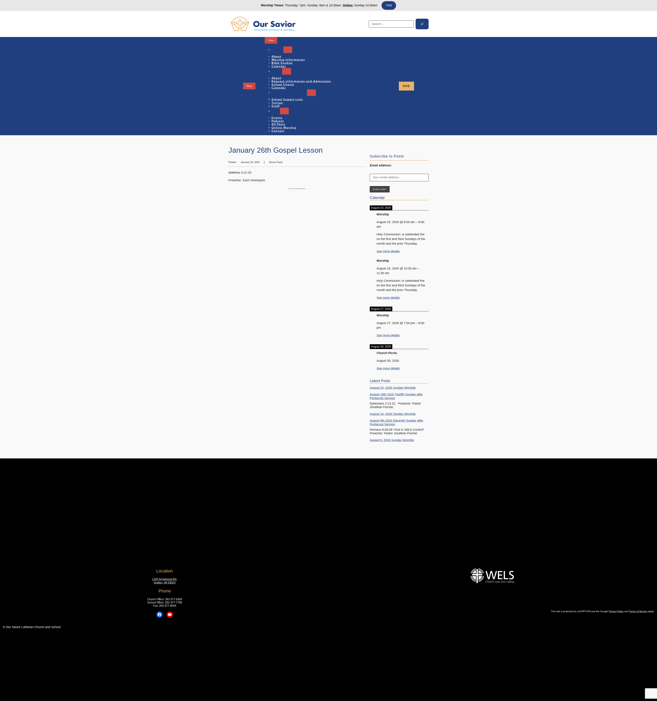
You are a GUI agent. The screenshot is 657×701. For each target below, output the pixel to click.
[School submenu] (286, 71)
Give (406, 86)
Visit (389, 5)
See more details (388, 251)
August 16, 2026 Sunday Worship (393, 414)
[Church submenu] (287, 49)
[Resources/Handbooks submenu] (311, 92)
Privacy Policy (616, 611)
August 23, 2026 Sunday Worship (393, 387)
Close (271, 40)
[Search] (422, 24)
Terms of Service (638, 611)
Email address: (381, 165)
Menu (249, 86)
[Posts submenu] (284, 111)
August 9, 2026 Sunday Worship (392, 440)
